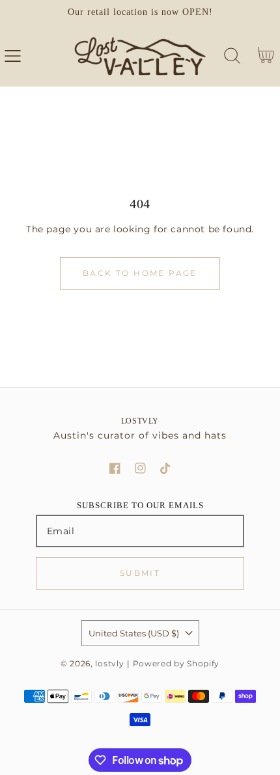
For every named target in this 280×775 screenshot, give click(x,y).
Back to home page (140, 273)
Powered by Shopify (176, 663)
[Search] (232, 56)
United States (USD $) (134, 633)
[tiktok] (165, 468)
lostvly (109, 663)
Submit (140, 573)
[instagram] (140, 468)
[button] (12, 55)
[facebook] (115, 468)
